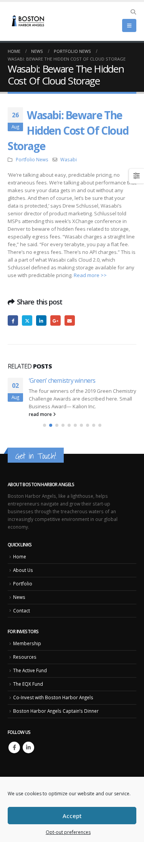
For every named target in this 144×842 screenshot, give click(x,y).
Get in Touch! (35, 456)
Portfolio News (32, 159)
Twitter (27, 320)
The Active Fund (30, 671)
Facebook (13, 320)
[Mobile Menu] (129, 25)
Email (70, 320)
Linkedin (28, 748)
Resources (24, 657)
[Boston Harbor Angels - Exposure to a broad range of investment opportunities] (29, 21)
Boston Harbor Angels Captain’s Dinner (56, 711)
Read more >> (90, 275)
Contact (21, 611)
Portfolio (22, 584)
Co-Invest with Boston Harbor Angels (53, 698)
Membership (27, 644)
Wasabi (68, 159)
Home (19, 557)
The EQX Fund (28, 684)
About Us (23, 571)
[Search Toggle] (133, 12)
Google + (55, 320)
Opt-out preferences (68, 832)
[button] (44, 426)
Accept (72, 816)
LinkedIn (41, 320)
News (19, 598)
